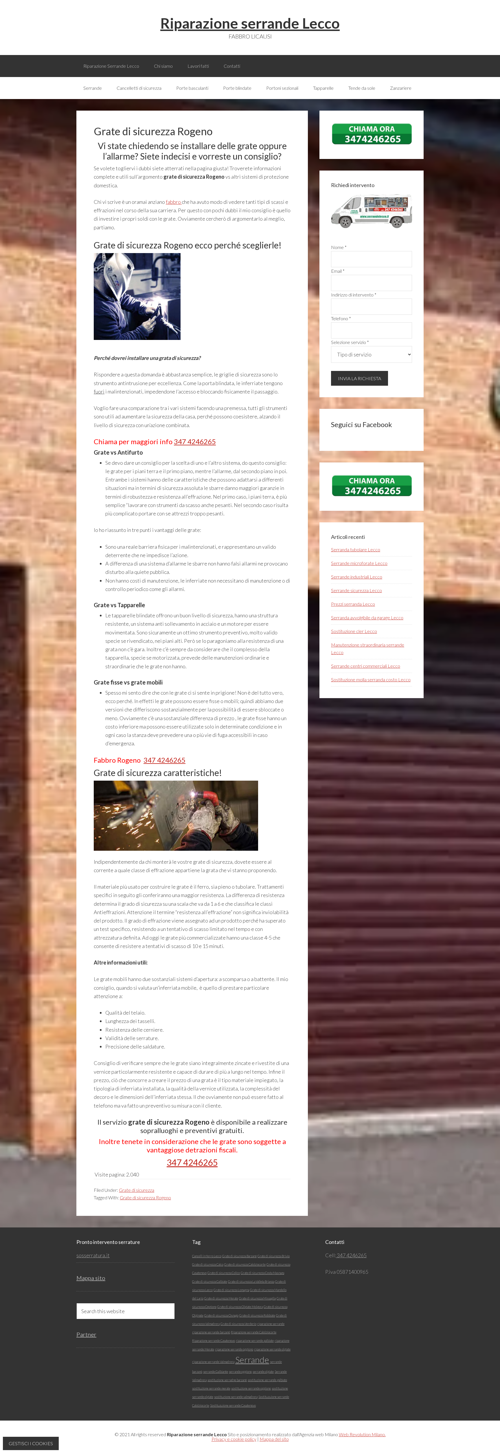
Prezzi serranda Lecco (353, 604)
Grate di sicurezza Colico (223, 1273)
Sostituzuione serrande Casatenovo (233, 1405)
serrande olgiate (263, 1371)
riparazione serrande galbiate (255, 1340)
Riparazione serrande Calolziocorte (253, 1332)
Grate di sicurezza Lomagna (231, 1290)
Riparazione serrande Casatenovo (213, 1340)
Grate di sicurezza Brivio (274, 1256)
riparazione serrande (270, 1324)
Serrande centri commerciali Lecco (365, 666)
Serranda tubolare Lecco (355, 549)
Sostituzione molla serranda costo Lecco (371, 679)
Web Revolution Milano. (362, 1434)
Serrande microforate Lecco (359, 563)
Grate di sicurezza (136, 1190)
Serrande (252, 1360)
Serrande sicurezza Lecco (356, 590)
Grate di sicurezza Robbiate (257, 1315)
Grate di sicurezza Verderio (238, 1324)
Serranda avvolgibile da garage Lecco (367, 617)
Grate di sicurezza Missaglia (257, 1298)
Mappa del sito (274, 1439)
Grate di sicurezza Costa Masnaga (262, 1273)
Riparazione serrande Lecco (250, 23)
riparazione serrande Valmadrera (213, 1362)
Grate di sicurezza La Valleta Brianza (251, 1281)
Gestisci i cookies (31, 1443)
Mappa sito (90, 1277)
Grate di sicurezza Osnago (221, 1315)
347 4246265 (195, 441)
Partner (86, 1334)
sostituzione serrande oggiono (251, 1388)
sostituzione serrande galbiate (267, 1380)
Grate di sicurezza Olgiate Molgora (240, 1307)
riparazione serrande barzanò (211, 1332)
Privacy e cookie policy (234, 1439)
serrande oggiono (240, 1371)
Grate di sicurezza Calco (207, 1264)
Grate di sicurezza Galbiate (209, 1281)
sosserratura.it (93, 1255)
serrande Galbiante (215, 1371)
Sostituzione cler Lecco (354, 631)
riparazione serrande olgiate (272, 1349)
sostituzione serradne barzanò (227, 1380)
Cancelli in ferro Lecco (206, 1256)
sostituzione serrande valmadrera (236, 1397)
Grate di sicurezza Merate (221, 1298)
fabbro (174, 202)
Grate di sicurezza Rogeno (145, 1197)
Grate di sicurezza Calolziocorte (245, 1264)
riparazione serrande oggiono (234, 1349)
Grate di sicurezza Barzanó (239, 1256)
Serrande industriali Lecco (356, 576)
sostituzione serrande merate (211, 1388)
